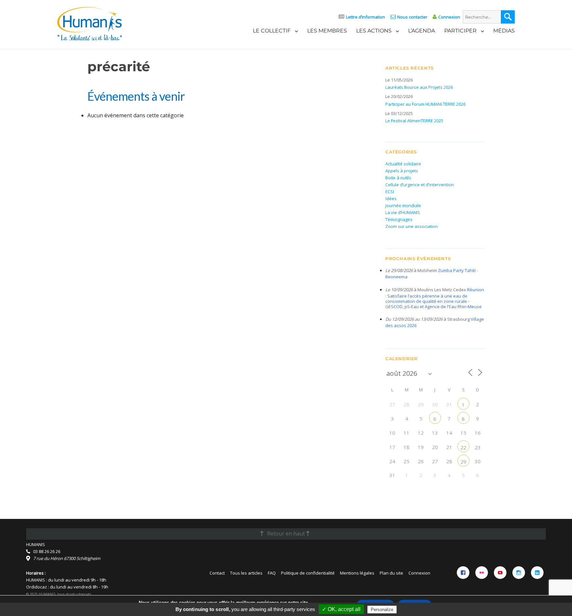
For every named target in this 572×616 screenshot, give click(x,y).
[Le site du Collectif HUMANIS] (89, 23)
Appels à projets (401, 171)
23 (478, 447)
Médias (504, 31)
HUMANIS (35, 544)
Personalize (382, 609)
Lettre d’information (365, 17)
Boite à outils (398, 178)
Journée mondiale (403, 205)
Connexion (449, 17)
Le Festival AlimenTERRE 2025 (414, 121)
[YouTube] (500, 572)
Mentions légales (357, 573)
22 (463, 447)
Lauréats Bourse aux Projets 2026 (419, 87)
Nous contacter (412, 17)
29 (463, 461)
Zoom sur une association (411, 226)
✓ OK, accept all (341, 609)
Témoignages (398, 219)
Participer (460, 31)
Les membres (327, 31)
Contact (217, 573)
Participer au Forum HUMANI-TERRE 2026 (425, 104)
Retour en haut (286, 533)
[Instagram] (518, 572)
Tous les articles (246, 573)
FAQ (272, 573)
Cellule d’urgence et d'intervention (419, 185)
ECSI (389, 192)
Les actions (374, 31)
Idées (391, 198)
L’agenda (421, 31)
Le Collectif (272, 31)
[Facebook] (463, 572)
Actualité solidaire (403, 164)
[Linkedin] (537, 572)
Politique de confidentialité (308, 573)
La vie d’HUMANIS (402, 212)
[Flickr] (481, 572)
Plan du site (391, 573)
